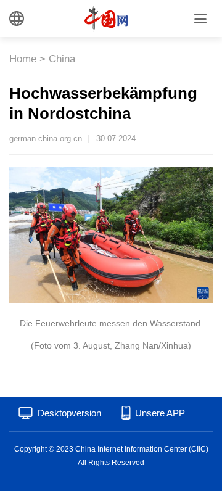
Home (22, 59)
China (62, 59)
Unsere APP (160, 413)
